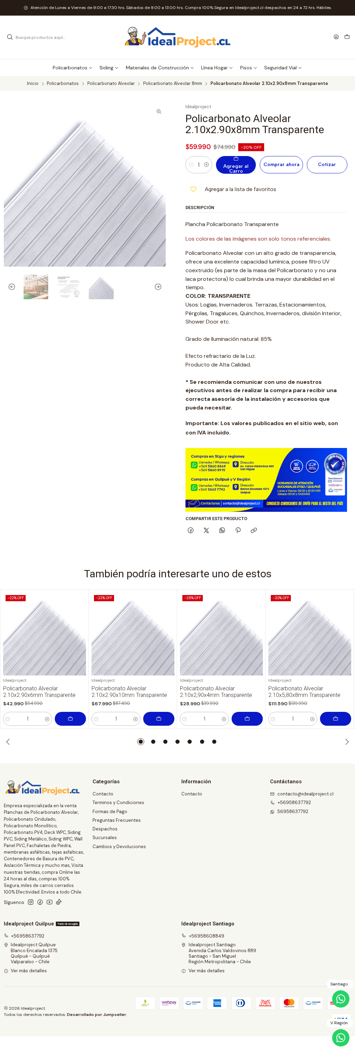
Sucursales (105, 837)
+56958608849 (206, 936)
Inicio (32, 83)
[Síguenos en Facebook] (40, 902)
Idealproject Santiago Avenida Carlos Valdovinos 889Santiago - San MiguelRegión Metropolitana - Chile (222, 953)
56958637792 (292, 811)
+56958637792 (294, 802)
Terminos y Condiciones (118, 802)
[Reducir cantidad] (191, 164)
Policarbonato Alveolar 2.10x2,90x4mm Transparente (216, 692)
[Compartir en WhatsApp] (222, 531)
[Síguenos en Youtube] (49, 902)
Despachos (105, 829)
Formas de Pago (110, 811)
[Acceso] (336, 37)
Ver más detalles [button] (29, 971)
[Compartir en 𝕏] (206, 531)
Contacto (103, 794)
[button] (141, 742)
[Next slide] (160, 287)
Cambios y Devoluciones (119, 847)
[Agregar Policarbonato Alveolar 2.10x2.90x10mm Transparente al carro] (158, 719)
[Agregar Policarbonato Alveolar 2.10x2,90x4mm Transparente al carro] (247, 719)
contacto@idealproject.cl (305, 794)
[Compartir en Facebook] (190, 531)
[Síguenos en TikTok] (58, 902)
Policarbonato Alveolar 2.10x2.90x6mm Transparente (39, 692)
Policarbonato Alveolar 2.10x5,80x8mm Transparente (304, 692)
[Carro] (347, 37)
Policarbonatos (63, 83)
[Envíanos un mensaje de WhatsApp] (340, 1037)
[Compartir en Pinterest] (237, 531)
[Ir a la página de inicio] (177, 37)
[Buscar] (10, 37)
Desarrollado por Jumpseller (96, 1014)
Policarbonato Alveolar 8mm (172, 83)
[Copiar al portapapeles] (254, 531)
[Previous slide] (9, 287)
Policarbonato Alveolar (111, 83)
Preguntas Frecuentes (117, 820)
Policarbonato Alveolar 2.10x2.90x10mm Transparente (129, 692)
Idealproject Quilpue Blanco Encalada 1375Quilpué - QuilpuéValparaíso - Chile (34, 953)
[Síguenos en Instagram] (30, 902)
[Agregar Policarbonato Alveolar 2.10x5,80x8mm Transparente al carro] (335, 719)
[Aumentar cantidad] (206, 164)
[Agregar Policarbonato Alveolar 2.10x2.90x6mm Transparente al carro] (70, 719)
